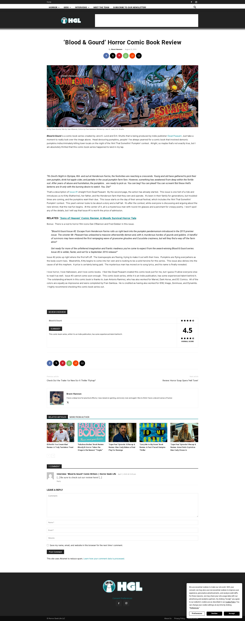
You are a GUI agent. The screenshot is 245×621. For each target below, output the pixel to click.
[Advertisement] (146, 20)
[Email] (139, 56)
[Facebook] (191, 2)
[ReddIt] (132, 56)
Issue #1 (73, 192)
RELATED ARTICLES (57, 417)
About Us (168, 618)
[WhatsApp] (126, 56)
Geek (66, 7)
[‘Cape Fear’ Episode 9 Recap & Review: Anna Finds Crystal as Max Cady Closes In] (184, 432)
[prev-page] (48, 456)
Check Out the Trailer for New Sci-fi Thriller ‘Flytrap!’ (71, 380)
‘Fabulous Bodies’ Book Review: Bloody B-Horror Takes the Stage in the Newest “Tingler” (91, 447)
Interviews (81, 7)
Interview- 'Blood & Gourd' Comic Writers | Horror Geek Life (86, 474)
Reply (59, 481)
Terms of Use (193, 618)
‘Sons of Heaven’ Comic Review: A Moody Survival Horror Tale (98, 218)
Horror (53, 7)
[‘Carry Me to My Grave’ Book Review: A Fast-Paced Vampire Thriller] (153, 432)
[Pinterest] (119, 56)
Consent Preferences (122, 598)
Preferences (197, 613)
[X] (113, 56)
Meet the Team (101, 7)
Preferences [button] (194, 608)
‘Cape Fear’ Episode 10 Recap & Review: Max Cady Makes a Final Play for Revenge (122, 447)
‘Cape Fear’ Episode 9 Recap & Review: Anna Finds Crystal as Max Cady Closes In (183, 447)
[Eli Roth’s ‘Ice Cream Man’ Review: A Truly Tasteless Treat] (61, 432)
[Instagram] (196, 2)
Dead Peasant (174, 136)
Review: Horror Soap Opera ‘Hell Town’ (180, 380)
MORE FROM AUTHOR (79, 417)
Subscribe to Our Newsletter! (129, 7)
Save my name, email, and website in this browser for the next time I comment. (86, 545)
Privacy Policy (179, 618)
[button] (194, 7)
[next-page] (53, 456)
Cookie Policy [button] (230, 602)
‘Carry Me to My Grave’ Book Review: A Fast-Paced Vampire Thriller (152, 447)
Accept (232, 613)
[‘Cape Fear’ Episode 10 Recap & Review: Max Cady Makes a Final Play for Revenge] (122, 432)
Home (49, 2)
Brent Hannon (116, 49)
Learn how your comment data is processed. (104, 558)
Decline (214, 613)
